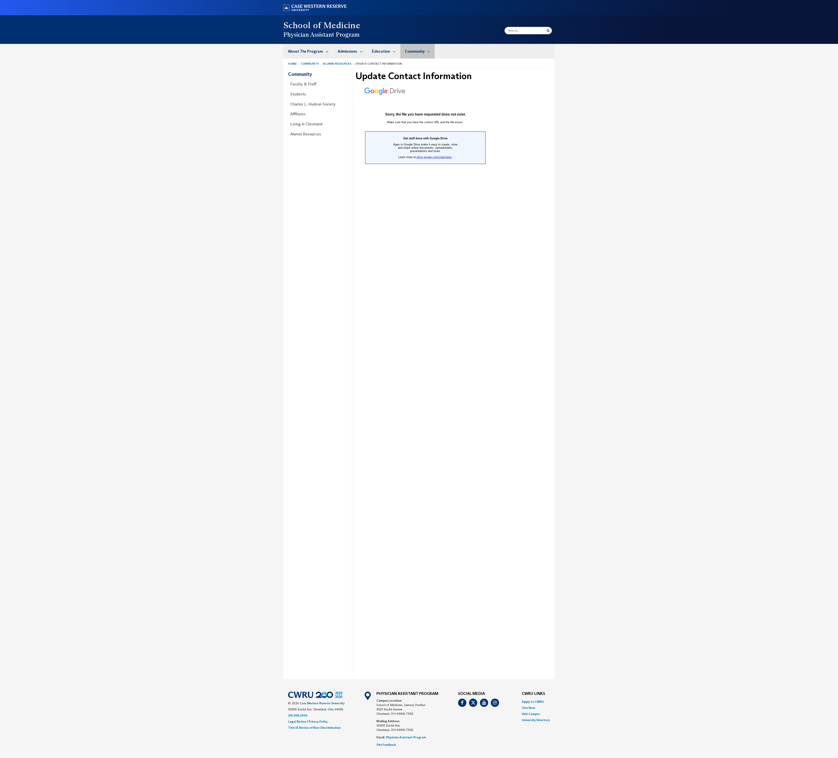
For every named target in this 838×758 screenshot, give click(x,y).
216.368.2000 (297, 715)
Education (381, 51)
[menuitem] (308, 51)
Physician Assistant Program (406, 737)
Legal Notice (297, 721)
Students (298, 94)
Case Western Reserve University (322, 703)
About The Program (305, 51)
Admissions (347, 51)
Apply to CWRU (533, 702)
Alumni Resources (337, 63)
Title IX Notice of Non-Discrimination (314, 728)
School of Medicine (321, 25)
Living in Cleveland (306, 124)
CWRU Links (533, 694)
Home (292, 63)
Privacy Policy (318, 721)
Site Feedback (386, 745)
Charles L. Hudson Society (313, 104)
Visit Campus (531, 714)
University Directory (536, 720)
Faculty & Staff (303, 84)
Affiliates (298, 114)
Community (415, 51)
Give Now (528, 708)
